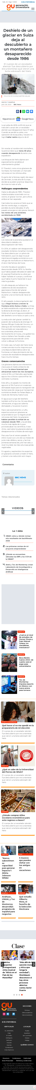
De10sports (9, 1038)
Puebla (27, 1030)
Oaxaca (27, 1038)
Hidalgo (27, 1040)
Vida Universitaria (27, 1015)
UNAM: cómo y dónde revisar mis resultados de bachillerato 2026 (19, 538)
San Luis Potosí (27, 1035)
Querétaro (27, 1033)
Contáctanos (16, 1058)
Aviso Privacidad (7, 1060)
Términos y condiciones (24, 1060)
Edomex (9, 1045)
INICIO (4, 102)
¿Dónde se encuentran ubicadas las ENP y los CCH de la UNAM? (19, 556)
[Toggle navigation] (32, 9)
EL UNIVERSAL (9, 1030)
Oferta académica (27, 1012)
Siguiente (33, 964)
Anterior (2, 964)
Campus (11, 102)
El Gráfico (9, 1035)
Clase (9, 1033)
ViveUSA (9, 1042)
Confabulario (9, 1047)
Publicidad (27, 1058)
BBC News (17, 104)
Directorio (6, 1058)
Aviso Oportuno (9, 1050)
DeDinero (9, 1040)
